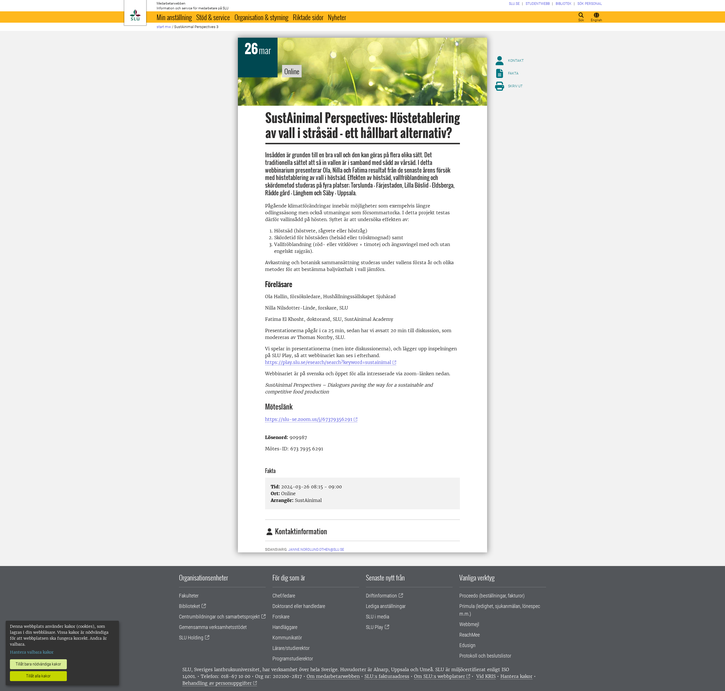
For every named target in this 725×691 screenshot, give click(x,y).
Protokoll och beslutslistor (485, 656)
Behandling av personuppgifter (217, 683)
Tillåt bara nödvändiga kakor (38, 664)
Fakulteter (189, 596)
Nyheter (337, 17)
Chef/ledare (283, 596)
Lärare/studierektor (291, 648)
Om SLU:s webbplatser (439, 676)
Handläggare (284, 627)
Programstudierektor (292, 659)
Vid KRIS (486, 676)
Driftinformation (381, 596)
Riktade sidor (308, 17)
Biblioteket (189, 606)
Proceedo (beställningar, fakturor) (491, 596)
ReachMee (469, 635)
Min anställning (174, 17)
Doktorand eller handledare (298, 606)
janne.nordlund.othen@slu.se (316, 550)
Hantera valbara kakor (32, 652)
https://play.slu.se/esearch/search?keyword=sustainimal (328, 362)
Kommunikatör (287, 638)
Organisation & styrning (261, 17)
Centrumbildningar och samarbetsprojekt (219, 617)
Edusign (467, 645)
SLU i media (377, 617)
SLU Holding (191, 638)
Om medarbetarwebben (333, 676)
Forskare (280, 617)
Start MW (164, 27)
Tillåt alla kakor (38, 676)
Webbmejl (469, 624)
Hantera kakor (516, 676)
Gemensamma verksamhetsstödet (213, 627)
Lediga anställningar (386, 606)
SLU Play (374, 627)
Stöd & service (213, 17)
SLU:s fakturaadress (386, 676)
